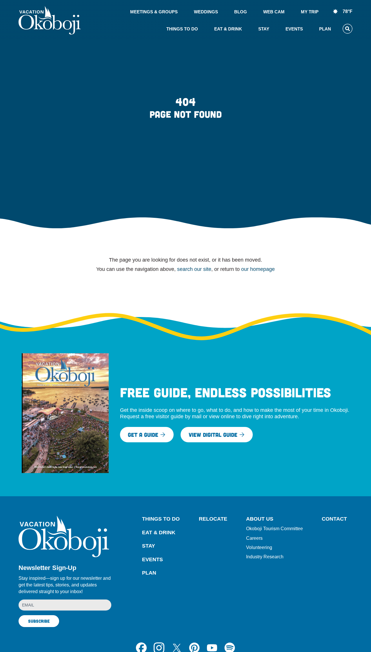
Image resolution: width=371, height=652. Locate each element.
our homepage (258, 269)
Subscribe (39, 621)
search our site (194, 269)
